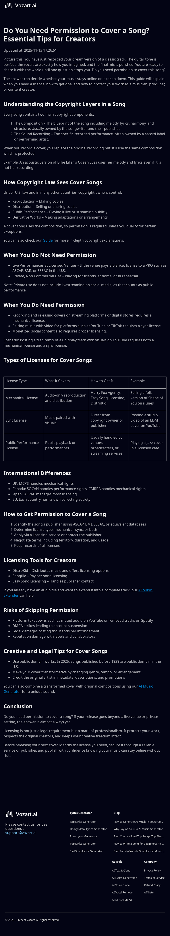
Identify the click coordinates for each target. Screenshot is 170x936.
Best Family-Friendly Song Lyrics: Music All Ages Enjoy (139, 851)
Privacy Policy (152, 870)
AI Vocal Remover (123, 892)
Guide (48, 240)
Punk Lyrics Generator (83, 836)
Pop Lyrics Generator (83, 844)
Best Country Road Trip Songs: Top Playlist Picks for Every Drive (139, 836)
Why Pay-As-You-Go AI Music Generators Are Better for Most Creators (139, 829)
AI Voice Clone (121, 885)
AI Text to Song (121, 870)
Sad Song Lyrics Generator (86, 851)
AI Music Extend (122, 900)
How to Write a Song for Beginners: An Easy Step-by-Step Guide (139, 844)
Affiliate (149, 892)
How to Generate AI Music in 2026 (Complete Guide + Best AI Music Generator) (139, 822)
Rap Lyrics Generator (83, 822)
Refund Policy (152, 885)
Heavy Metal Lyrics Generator (88, 829)
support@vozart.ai (20, 832)
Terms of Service (154, 878)
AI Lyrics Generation (124, 878)
